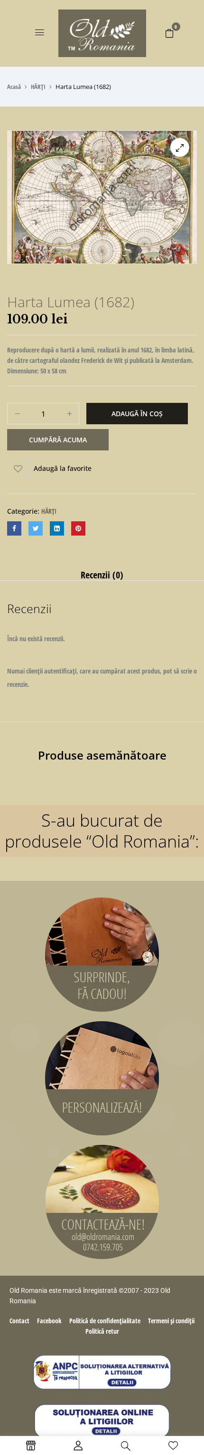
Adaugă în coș (137, 413)
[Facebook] (14, 528)
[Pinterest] (78, 528)
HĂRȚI (38, 86)
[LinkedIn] (57, 528)
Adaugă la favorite (63, 468)
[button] (169, 32)
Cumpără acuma (58, 439)
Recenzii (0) (102, 575)
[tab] (102, 574)
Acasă (14, 86)
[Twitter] (35, 528)
